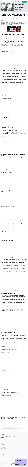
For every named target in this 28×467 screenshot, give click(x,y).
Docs (16, 1)
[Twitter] (2, 442)
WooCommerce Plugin (4, 448)
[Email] (5, 442)
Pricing (11, 1)
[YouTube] (4, 442)
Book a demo (23, 1)
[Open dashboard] (21, 1)
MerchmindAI (2, 452)
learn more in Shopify (22, 464)
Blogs (11, 464)
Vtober (2, 449)
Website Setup (3, 447)
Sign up (17, 464)
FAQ (13, 1)
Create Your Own (18, 9)
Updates (18, 1)
